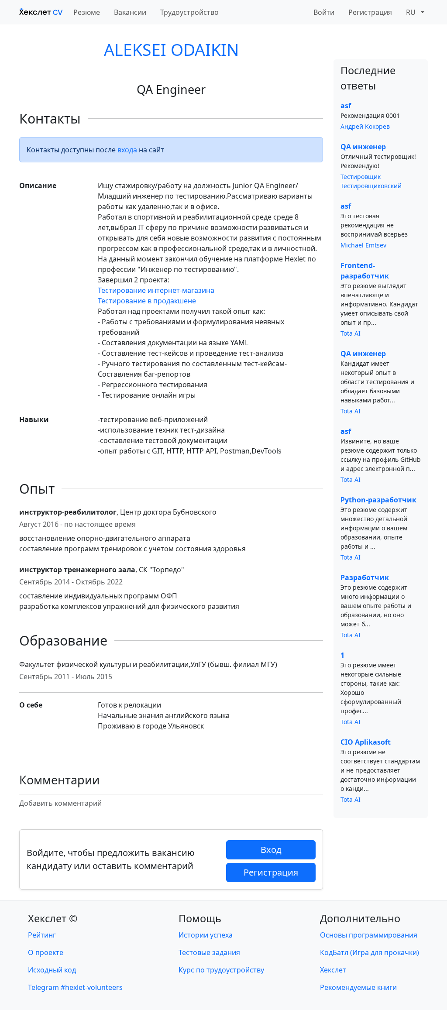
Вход (271, 849)
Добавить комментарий (60, 803)
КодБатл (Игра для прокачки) (369, 952)
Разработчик (364, 577)
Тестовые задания (209, 952)
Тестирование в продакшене (147, 301)
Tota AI (350, 333)
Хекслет (333, 970)
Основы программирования (368, 935)
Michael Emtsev (363, 245)
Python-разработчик (378, 500)
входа (127, 150)
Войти (323, 12)
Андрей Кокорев (365, 126)
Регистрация (370, 12)
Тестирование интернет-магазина (156, 290)
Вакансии (130, 12)
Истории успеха (206, 935)
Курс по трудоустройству (221, 970)
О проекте (45, 952)
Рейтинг (42, 935)
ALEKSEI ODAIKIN (171, 49)
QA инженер (363, 146)
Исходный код (52, 970)
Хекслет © (53, 918)
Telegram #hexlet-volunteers (75, 987)
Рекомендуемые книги (358, 987)
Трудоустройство (189, 12)
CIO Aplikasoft (365, 742)
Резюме (86, 12)
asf (345, 105)
